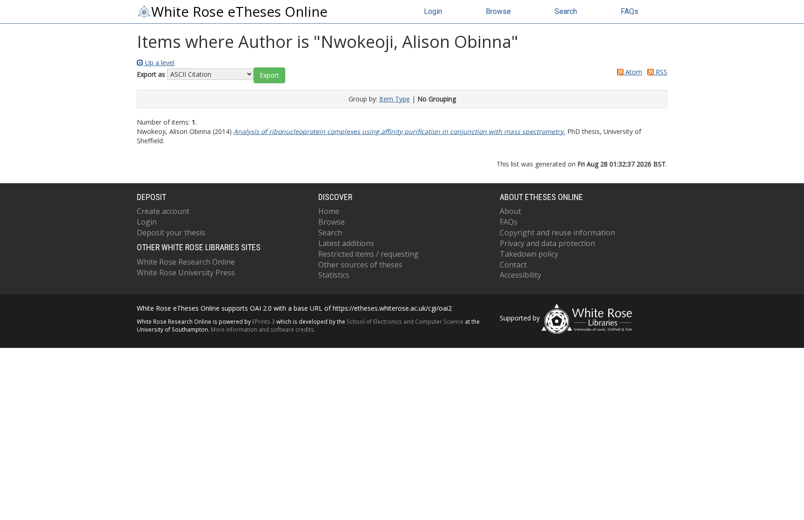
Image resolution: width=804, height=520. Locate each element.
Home (328, 211)
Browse (498, 11)
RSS (660, 71)
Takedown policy (529, 254)
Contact (513, 265)
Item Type (394, 98)
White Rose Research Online (186, 262)
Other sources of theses (360, 265)
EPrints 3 (263, 321)
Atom (632, 71)
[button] (269, 75)
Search (566, 11)
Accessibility (520, 275)
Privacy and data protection (547, 243)
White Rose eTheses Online (239, 11)
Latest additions (346, 243)
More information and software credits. (263, 329)
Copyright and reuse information (557, 232)
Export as (151, 74)
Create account (163, 211)
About (510, 211)
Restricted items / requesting (368, 254)
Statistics (333, 275)
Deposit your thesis (171, 232)
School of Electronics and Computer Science (405, 321)
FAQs (629, 11)
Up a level (158, 62)
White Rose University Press (186, 272)
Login (433, 11)
